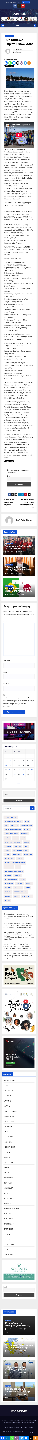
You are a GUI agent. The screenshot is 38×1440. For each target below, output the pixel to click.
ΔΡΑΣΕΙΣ (7, 1132)
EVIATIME (19, 14)
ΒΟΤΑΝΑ (7, 1106)
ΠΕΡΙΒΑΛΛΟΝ (9, 1198)
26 (14, 774)
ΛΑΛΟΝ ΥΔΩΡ (28, 854)
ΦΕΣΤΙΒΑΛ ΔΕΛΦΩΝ (20, 892)
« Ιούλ (18, 783)
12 (14, 765)
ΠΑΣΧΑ (23, 879)
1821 (6, 825)
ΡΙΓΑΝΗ (7, 1234)
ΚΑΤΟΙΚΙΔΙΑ (8, 1162)
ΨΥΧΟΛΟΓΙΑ (8, 1255)
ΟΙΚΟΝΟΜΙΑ (8, 1188)
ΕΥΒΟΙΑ (7, 850)
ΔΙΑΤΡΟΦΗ (8, 1127)
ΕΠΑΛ (26, 846)
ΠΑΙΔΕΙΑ (7, 1193)
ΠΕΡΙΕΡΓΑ (8, 1203)
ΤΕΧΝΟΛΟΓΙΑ (9, 1244)
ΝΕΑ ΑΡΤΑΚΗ (9, 867)
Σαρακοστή (18, 888)
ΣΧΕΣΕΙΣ (7, 1239)
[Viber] (21, 63)
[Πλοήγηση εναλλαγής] (17, 25)
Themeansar (30, 1422)
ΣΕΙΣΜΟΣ (20, 883)
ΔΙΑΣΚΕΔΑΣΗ (9, 1121)
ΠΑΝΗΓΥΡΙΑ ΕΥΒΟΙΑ (11, 879)
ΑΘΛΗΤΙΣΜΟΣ (9, 36)
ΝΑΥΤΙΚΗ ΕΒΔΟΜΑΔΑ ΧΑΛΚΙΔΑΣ (15, 863)
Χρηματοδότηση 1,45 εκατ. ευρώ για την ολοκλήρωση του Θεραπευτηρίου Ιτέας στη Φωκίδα (18, 956)
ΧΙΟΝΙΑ (16, 896)
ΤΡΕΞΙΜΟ (8, 892)
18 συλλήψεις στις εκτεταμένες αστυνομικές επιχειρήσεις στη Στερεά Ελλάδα (18, 916)
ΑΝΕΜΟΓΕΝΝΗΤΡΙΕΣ (11, 833)
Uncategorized (9, 1080)
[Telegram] (25, 63)
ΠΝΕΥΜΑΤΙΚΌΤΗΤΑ (11, 1209)
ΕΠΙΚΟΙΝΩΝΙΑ (7, 1432)
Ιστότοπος (7, 684)
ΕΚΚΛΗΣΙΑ (18, 846)
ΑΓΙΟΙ (6, 1086)
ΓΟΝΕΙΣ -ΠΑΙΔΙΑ (10, 1111)
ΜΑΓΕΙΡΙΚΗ (8, 1178)
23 (32, 770)
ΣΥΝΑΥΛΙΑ (8, 888)
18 (10, 770)
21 (23, 770)
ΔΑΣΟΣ (15, 838)
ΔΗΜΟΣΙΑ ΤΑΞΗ (10, 1116)
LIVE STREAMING (14, 1427)
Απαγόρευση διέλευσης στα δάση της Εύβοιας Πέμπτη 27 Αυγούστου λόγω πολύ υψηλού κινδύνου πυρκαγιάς (18, 925)
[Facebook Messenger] (14, 63)
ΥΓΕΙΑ (6, 1250)
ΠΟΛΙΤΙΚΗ (7, 1214)
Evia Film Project (26, 825)
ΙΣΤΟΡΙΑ (7, 1157)
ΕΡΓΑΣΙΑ (7, 1152)
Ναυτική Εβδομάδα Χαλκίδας (14, 871)
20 (19, 770)
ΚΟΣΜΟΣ (7, 1173)
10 (6, 765)
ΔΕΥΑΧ (23, 838)
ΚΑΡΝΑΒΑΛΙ (16, 854)
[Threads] (17, 63)
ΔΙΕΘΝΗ (26, 842)
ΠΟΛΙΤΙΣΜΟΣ (9, 1219)
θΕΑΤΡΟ (7, 900)
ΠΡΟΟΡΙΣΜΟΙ (9, 1224)
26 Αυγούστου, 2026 (14, 1329)
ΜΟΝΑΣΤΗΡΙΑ (9, 858)
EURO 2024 (14, 825)
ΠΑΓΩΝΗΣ (8, 875)
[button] (31, 25)
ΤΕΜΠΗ (28, 888)
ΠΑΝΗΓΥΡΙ (18, 875)
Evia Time (19, 49)
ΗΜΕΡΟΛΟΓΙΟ (17, 1432)
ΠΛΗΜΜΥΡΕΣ (9, 883)
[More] (29, 63)
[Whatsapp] (10, 63)
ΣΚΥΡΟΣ (28, 883)
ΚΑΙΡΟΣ (7, 854)
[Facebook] (6, 63)
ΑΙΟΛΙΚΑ (26, 829)
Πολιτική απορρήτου (28, 1432)
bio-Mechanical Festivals (13, 829)
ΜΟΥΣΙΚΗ (20, 858)
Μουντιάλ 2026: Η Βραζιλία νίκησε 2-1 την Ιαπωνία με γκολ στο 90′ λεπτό (18, 591)
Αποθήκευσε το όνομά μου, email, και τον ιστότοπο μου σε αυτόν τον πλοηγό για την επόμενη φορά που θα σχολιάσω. (18, 702)
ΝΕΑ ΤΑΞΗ (8, 1183)
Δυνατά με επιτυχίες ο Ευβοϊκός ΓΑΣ (9, 502)
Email (8, 476)
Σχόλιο (6, 621)
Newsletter (24, 1427)
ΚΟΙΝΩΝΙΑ (8, 1168)
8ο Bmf (27, 821)
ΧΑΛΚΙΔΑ (7, 896)
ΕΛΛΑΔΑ (31, 1427)
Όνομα (6, 661)
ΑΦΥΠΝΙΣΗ (8, 1101)
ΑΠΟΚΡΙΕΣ (24, 833)
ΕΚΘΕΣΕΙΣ (8, 846)
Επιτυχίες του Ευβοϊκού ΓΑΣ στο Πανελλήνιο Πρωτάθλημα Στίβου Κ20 (19, 548)
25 (10, 774)
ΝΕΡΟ (18, 867)
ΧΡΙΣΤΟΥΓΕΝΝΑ (27, 896)
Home (6, 1427)
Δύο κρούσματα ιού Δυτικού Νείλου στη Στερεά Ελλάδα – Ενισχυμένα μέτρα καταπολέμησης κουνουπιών (18, 946)
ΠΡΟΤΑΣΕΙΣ (8, 1229)
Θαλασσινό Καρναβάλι (20, 850)
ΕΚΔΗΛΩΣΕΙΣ (9, 1137)
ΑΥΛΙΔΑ (7, 838)
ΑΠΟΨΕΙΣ (7, 1096)
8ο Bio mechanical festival (13, 821)
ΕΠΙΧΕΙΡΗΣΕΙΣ (9, 1147)
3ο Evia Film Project (11, 817)
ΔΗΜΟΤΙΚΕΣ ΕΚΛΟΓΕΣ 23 (12, 842)
